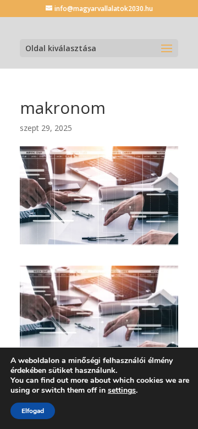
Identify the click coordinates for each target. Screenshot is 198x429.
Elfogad (32, 410)
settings (122, 390)
